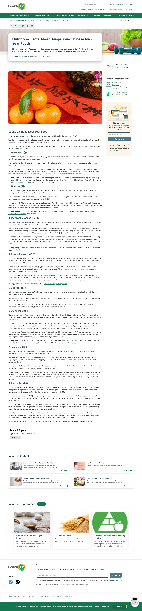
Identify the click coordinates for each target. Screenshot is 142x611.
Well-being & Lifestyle (102, 15)
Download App (100, 9)
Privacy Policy (116, 150)
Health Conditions (42, 15)
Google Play (36, 421)
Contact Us (68, 596)
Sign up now (117, 4)
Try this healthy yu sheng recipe (55, 284)
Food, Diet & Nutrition (22, 21)
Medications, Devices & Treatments (71, 15)
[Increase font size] (131, 21)
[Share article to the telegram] (27, 26)
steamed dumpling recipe (67, 343)
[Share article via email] (23, 26)
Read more (63, 470)
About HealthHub (13, 596)
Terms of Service (79, 584)
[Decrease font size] (125, 21)
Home (11, 21)
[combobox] (94, 4)
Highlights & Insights (18, 15)
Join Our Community (29, 596)
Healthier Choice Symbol (17, 214)
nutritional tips (15, 437)
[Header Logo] (16, 6)
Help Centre (129, 9)
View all (40, 504)
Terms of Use (113, 147)
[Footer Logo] (16, 567)
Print (41, 26)
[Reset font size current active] (128, 21)
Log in (131, 4)
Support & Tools (125, 15)
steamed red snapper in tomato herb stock (23, 182)
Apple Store (47, 421)
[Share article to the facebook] (32, 26)
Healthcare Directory (115, 9)
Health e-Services (86, 9)
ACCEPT (119, 606)
